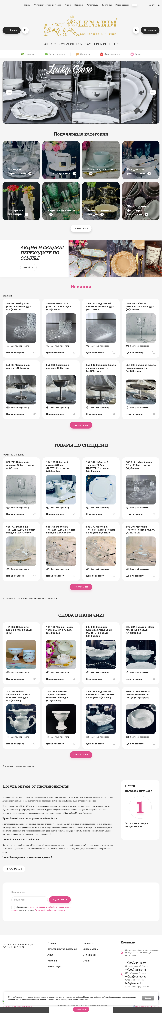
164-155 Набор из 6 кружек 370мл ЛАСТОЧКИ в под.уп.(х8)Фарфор (58, 466)
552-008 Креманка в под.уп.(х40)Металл (57, 366)
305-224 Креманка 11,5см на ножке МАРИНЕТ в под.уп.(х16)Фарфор (57, 696)
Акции (68, 5)
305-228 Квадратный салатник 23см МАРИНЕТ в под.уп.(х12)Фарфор (101, 694)
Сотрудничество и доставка (47, 5)
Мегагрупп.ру (153, 1006)
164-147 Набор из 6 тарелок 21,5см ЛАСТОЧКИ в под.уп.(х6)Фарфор (98, 466)
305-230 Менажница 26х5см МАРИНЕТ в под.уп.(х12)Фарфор (138, 694)
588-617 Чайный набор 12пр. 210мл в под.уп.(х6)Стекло (139, 465)
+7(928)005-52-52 (135, 976)
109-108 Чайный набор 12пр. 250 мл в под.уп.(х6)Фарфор (59, 630)
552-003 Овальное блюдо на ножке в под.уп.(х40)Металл (141, 368)
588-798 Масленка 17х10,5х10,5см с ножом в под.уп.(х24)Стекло (60, 529)
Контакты (107, 5)
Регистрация (92, 5)
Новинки (78, 5)
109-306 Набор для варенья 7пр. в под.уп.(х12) (19, 630)
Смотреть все (81, 425)
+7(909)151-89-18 (135, 969)
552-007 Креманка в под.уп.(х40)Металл (18, 366)
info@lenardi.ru (134, 983)
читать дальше (14, 869)
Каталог (13, 30)
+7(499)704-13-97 (135, 963)
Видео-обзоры (122, 5)
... (134, 5)
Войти (152, 5)
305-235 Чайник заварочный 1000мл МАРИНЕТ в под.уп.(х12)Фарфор (18, 696)
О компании (89, 954)
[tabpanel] (81, 92)
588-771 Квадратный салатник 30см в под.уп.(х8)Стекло (100, 306)
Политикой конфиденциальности (93, 1005)
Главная (27, 5)
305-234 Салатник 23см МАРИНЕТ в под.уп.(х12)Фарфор (140, 630)
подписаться (60, 900)
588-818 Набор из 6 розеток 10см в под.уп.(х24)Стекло (59, 306)
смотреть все (81, 228)
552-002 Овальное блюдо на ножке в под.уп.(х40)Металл (101, 368)
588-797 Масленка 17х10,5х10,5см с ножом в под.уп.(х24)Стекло (20, 529)
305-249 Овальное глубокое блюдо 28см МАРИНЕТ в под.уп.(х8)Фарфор (99, 631)
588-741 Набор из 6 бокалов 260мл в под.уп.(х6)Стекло (140, 306)
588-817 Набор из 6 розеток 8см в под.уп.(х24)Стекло (19, 306)
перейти (28, 267)
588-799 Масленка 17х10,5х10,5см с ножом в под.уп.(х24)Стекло (100, 529)
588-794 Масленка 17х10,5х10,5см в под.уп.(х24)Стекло (140, 529)
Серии (86, 960)
